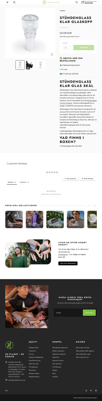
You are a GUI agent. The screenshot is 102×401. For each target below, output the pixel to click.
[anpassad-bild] (9, 349)
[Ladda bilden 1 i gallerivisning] (20, 65)
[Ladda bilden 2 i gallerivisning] (30, 65)
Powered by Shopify (92, 397)
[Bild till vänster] (89, 205)
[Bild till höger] (95, 205)
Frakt (67, 36)
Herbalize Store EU (82, 397)
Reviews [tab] (10, 182)
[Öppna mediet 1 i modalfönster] (30, 33)
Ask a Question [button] (71, 178)
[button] (7, 2)
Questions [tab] (23, 182)
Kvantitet (65, 43)
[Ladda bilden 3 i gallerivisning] (40, 65)
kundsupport (63, 254)
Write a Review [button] (88, 178)
